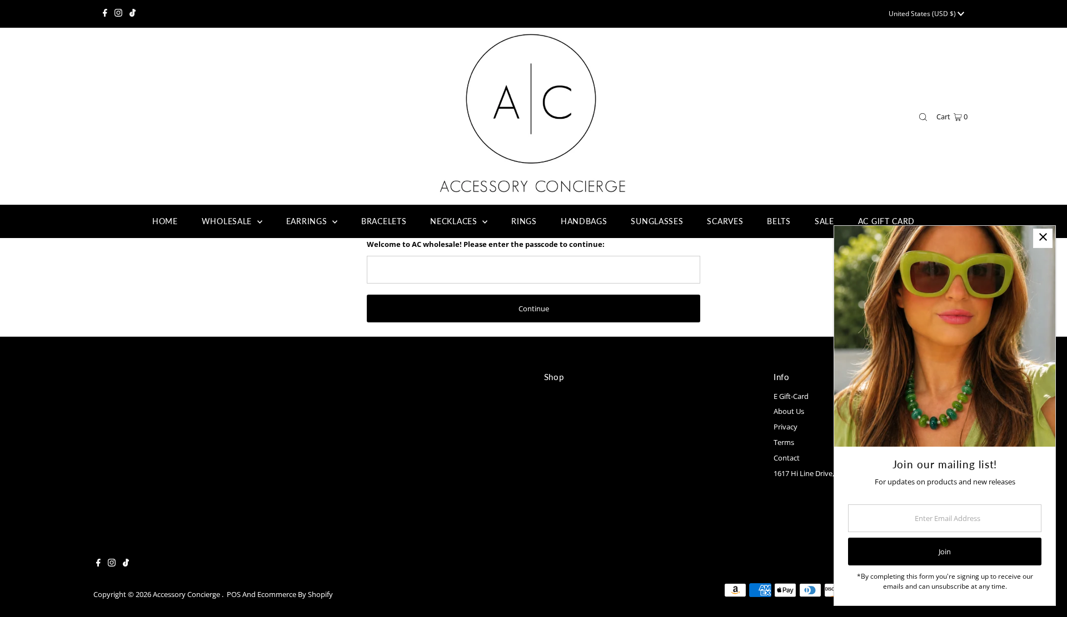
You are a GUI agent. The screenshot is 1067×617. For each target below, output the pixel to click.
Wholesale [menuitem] (228, 221)
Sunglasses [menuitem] (657, 221)
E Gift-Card (791, 396)
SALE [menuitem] (824, 221)
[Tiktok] (132, 14)
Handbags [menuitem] (584, 221)
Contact (787, 458)
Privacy (785, 427)
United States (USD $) (923, 13)
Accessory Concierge (187, 594)
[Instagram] (118, 14)
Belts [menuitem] (779, 221)
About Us (789, 411)
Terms (784, 442)
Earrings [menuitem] (308, 221)
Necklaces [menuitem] (455, 221)
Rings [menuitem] (524, 221)
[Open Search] (923, 117)
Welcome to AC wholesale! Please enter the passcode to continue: (486, 244)
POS (234, 594)
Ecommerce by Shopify (295, 594)
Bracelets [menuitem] (383, 221)
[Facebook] (105, 14)
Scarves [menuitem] (725, 221)
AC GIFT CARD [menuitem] (886, 221)
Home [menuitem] (165, 221)
